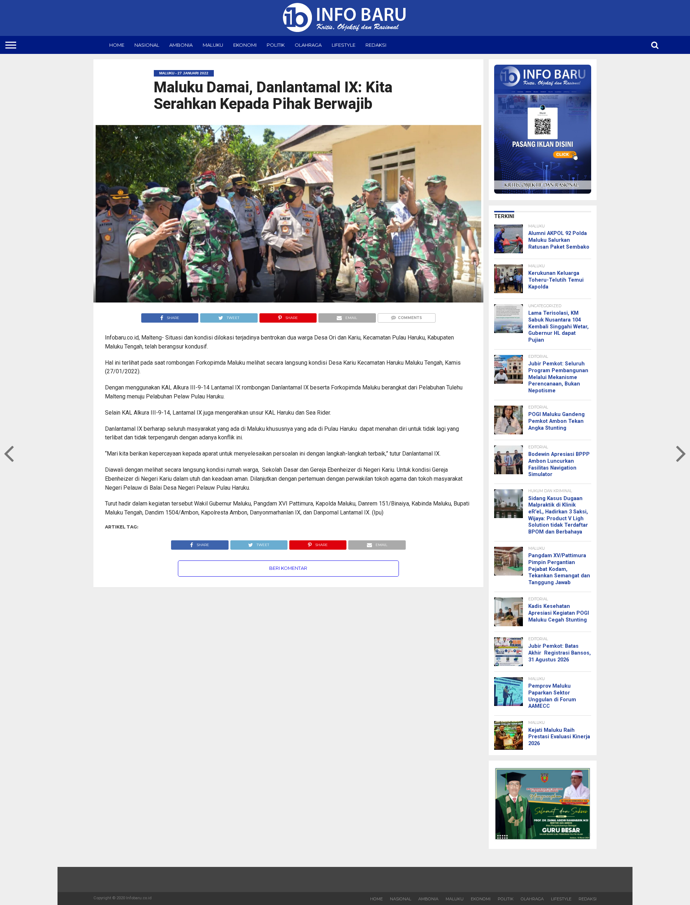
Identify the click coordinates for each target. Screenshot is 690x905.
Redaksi (375, 45)
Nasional (146, 45)
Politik (276, 45)
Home (116, 45)
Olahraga (308, 45)
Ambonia (181, 45)
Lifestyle (343, 45)
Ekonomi (245, 45)
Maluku (213, 45)
